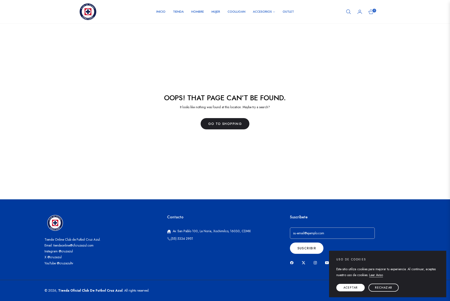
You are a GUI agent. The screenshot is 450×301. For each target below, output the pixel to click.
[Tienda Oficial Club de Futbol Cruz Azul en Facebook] (293, 262)
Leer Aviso (376, 275)
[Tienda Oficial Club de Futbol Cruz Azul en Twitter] (305, 262)
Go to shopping (225, 123)
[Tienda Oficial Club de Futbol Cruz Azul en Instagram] (316, 262)
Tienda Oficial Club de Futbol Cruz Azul (90, 290)
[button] (348, 11)
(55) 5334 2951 (182, 238)
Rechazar (383, 288)
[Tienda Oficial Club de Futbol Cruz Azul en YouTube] (328, 262)
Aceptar (350, 288)
